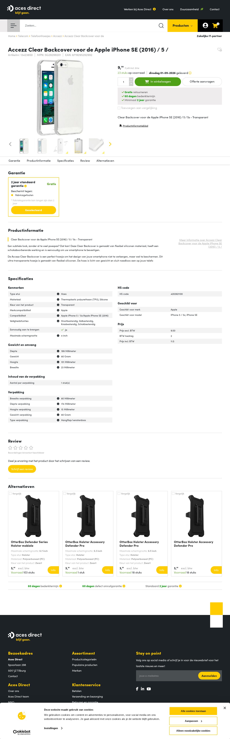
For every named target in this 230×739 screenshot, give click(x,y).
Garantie (14, 160)
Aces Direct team (18, 696)
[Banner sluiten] (225, 708)
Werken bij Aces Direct (137, 9)
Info (53, 570)
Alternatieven (105, 160)
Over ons (167, 9)
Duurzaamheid (189, 9)
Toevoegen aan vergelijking (139, 108)
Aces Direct (19, 684)
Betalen (76, 691)
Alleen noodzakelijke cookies (193, 730)
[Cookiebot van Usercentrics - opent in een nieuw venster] (22, 732)
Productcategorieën (84, 659)
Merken (76, 670)
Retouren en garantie (85, 702)
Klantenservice (86, 684)
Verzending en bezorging (87, 696)
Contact (214, 9)
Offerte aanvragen (202, 81)
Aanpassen (191, 721)
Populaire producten (84, 665)
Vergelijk (16, 493)
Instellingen (51, 728)
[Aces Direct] (24, 10)
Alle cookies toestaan (193, 711)
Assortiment (83, 653)
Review (85, 160)
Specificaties (65, 160)
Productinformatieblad (134, 126)
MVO (11, 702)
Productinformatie (39, 160)
